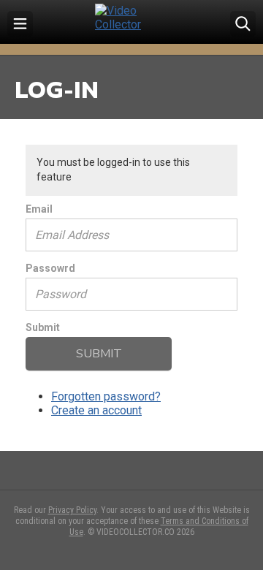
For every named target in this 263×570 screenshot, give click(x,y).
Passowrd (50, 268)
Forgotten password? (106, 396)
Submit (43, 327)
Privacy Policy (72, 510)
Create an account (96, 410)
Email (39, 209)
